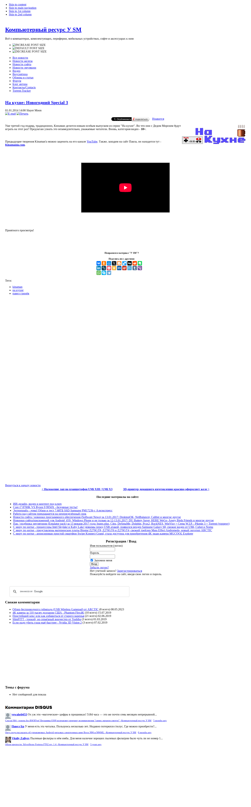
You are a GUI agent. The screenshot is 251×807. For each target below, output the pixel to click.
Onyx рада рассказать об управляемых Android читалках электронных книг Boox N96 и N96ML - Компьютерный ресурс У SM (70, 732)
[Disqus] (125, 344)
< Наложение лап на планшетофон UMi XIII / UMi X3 (77, 489)
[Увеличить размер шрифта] (29, 45)
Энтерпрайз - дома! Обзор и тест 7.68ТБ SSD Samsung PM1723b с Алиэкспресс (62, 510)
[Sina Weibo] (124, 268)
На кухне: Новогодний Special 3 (36, 102)
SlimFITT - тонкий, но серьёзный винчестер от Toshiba (46, 619)
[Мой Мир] (109, 263)
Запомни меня (103, 560)
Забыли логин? (99, 567)
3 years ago (95, 744)
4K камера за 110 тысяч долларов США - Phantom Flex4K (48, 612)
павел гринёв (20, 293)
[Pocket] (109, 268)
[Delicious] (124, 263)
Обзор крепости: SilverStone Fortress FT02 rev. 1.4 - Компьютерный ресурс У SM (46, 744)
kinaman (17, 286)
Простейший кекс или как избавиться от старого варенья (48, 615)
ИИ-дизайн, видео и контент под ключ (37, 503)
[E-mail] (10, 113)
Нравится (158, 118)
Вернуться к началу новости (23, 485)
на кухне (18, 290)
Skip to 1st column (20, 11)
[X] (114, 263)
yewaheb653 (19, 714)
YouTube (92, 141)
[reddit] (134, 263)
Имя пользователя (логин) (106, 545)
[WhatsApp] (98, 273)
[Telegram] (109, 273)
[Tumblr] (134, 268)
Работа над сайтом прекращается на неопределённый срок (49, 513)
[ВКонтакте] (98, 263)
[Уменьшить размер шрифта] (29, 51)
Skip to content (17, 4)
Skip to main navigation (22, 7)
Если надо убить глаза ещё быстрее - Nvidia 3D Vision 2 (47, 622)
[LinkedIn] (98, 268)
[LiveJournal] (104, 268)
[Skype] (104, 273)
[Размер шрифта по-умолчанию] (28, 48)
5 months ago (160, 720)
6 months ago (144, 732)
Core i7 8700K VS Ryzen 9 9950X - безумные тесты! (45, 507)
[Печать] (22, 113)
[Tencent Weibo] (129, 268)
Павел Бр (18, 726)
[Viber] (140, 268)
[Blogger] (119, 263)
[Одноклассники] (104, 263)
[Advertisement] (36, 653)
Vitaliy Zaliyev (21, 738)
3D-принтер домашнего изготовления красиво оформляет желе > (166, 489)
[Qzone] (114, 268)
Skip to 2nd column (20, 14)
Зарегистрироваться (129, 570)
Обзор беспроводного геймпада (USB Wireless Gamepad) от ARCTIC (55, 609)
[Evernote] (140, 263)
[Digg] (129, 263)
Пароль (94, 552)
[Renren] (119, 268)
